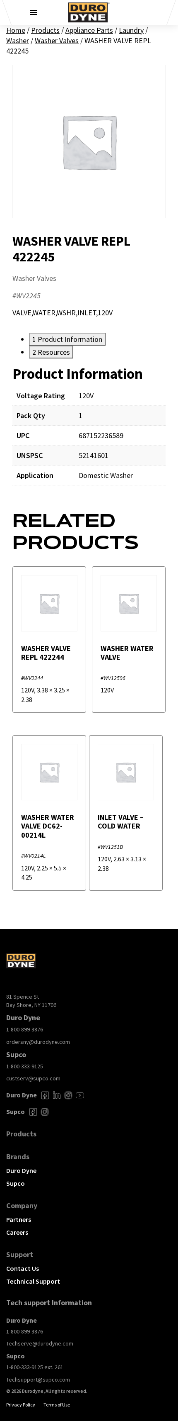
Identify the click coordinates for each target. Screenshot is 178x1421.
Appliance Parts (89, 30)
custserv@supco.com (33, 1078)
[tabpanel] (89, 431)
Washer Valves (57, 40)
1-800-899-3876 (24, 1029)
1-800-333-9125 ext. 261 (34, 1367)
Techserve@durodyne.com (39, 1343)
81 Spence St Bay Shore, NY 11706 (31, 1001)
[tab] (67, 339)
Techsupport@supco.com (38, 1379)
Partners (18, 1219)
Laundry (131, 30)
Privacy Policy (20, 1405)
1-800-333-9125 (24, 1066)
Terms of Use (56, 1405)
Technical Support (33, 1281)
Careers (17, 1232)
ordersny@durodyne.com (38, 1042)
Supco (15, 1183)
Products (45, 30)
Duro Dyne (21, 1170)
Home (15, 30)
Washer (17, 40)
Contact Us (22, 1268)
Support (19, 1254)
